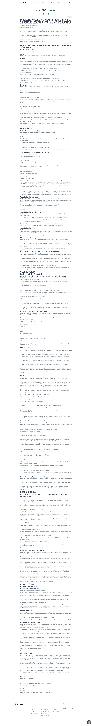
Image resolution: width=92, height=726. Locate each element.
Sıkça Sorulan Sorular (35, 711)
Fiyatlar (42, 2)
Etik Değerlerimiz (34, 713)
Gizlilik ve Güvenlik (45, 711)
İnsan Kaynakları (34, 707)
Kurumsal (33, 2)
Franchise (63, 2)
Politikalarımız (33, 709)
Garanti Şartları (55, 709)
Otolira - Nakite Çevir (56, 711)
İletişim (67, 2)
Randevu (52, 2)
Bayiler (42, 707)
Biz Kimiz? (33, 703)
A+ (70, 16)
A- (68, 16)
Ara (71, 2)
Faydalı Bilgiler (58, 2)
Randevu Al (54, 703)
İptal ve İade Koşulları (45, 713)
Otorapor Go (33, 705)
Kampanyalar (54, 707)
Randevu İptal (55, 705)
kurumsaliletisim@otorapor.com (68, 706)
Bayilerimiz (38, 2)
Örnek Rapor (44, 703)
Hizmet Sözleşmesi (45, 715)
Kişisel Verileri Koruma (45, 709)
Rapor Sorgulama (47, 2)
